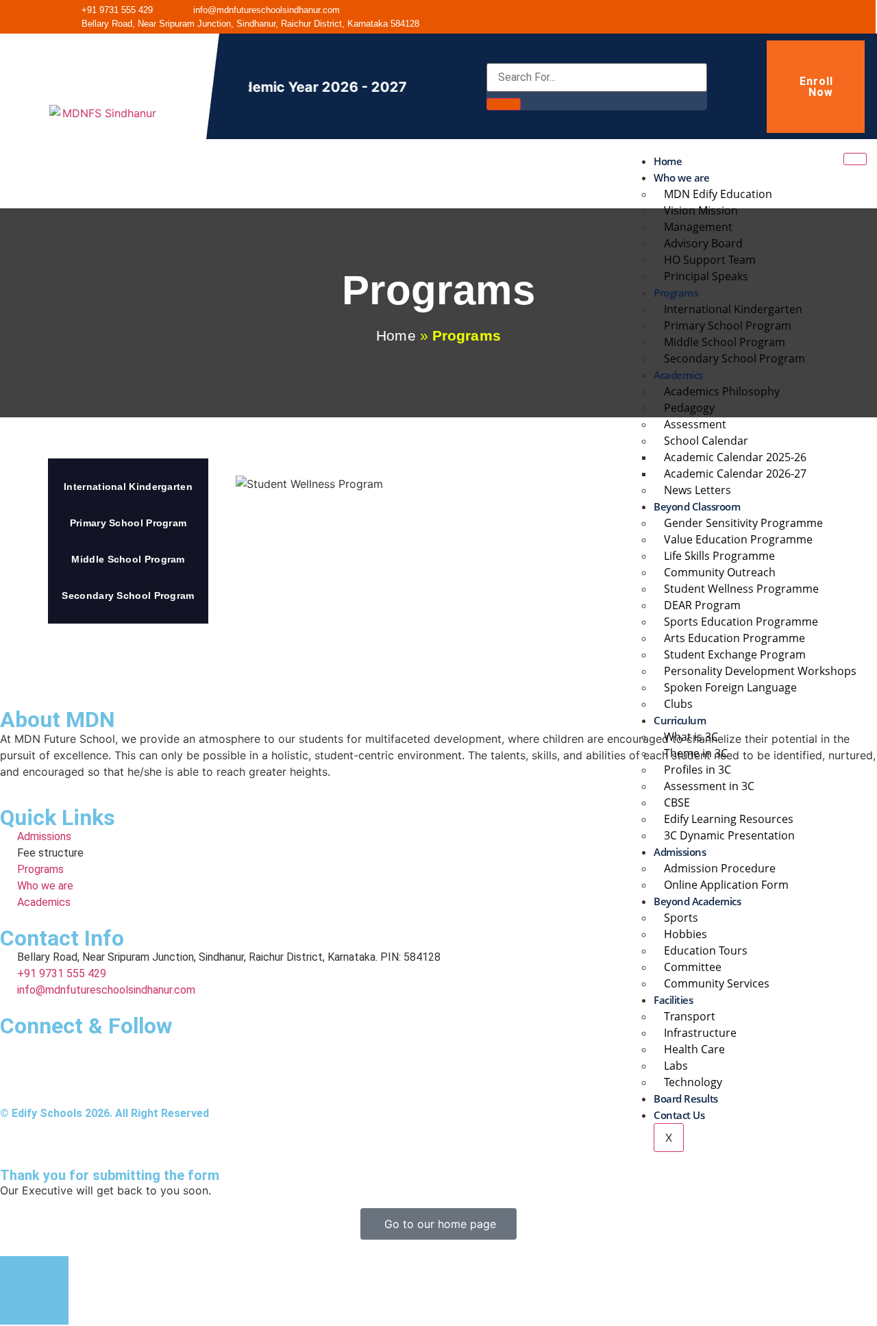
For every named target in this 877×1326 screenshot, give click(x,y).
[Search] (503, 104)
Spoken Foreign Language (730, 687)
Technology (693, 1082)
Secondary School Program (734, 358)
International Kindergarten (128, 486)
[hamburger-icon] (855, 159)
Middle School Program (127, 559)
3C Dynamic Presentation (729, 835)
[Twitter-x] (810, 17)
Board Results (686, 1098)
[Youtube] (777, 17)
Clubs (678, 703)
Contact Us (679, 1115)
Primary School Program (128, 522)
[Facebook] (713, 17)
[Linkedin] (130, 1054)
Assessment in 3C (709, 786)
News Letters (697, 490)
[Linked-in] (745, 17)
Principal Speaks (706, 276)
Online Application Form (726, 884)
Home (668, 161)
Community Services (716, 983)
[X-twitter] (55, 1054)
